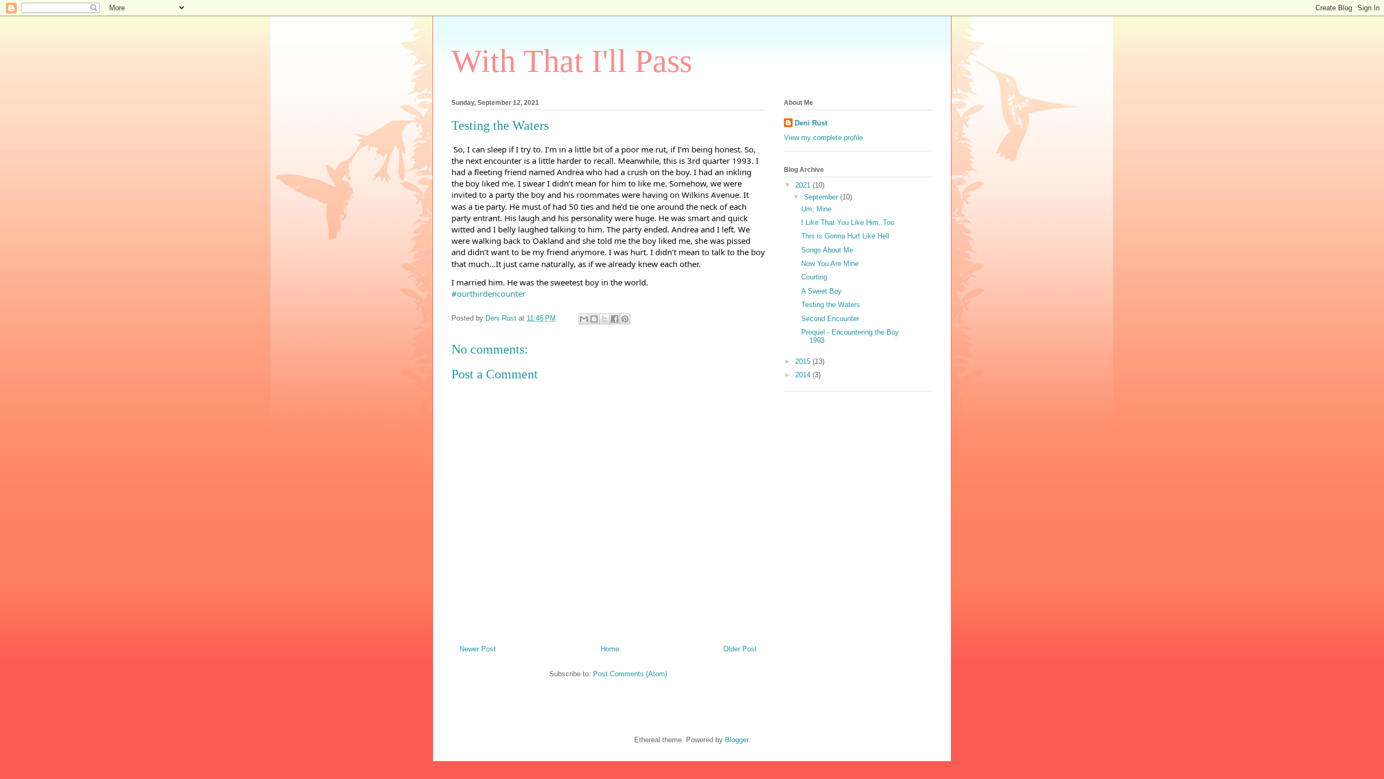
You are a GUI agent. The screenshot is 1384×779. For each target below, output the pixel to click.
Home (610, 649)
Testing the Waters (830, 305)
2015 (804, 361)
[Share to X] (604, 319)
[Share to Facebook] (614, 319)
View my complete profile (823, 138)
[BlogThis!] (594, 319)
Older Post (740, 649)
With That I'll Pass (571, 61)
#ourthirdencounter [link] (488, 293)
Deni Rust (811, 123)
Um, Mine (816, 209)
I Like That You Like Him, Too (847, 222)
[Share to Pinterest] (625, 319)
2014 (804, 375)
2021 (804, 185)
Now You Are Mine (830, 263)
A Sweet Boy (821, 291)
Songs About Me (827, 250)
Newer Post (478, 649)
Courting (814, 277)
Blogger (736, 740)
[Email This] (583, 319)
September (822, 197)
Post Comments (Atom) (630, 674)
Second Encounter (830, 319)
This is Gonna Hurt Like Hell (845, 236)
